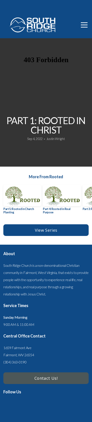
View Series (46, 230)
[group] (22, 201)
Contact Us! (46, 378)
